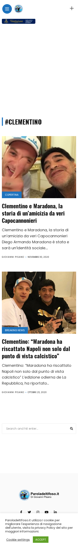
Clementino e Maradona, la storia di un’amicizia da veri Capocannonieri (33, 213)
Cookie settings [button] (18, 540)
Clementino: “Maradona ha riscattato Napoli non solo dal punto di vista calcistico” (36, 348)
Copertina (12, 195)
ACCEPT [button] (40, 540)
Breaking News (15, 330)
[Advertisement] (39, 69)
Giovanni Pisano (13, 257)
